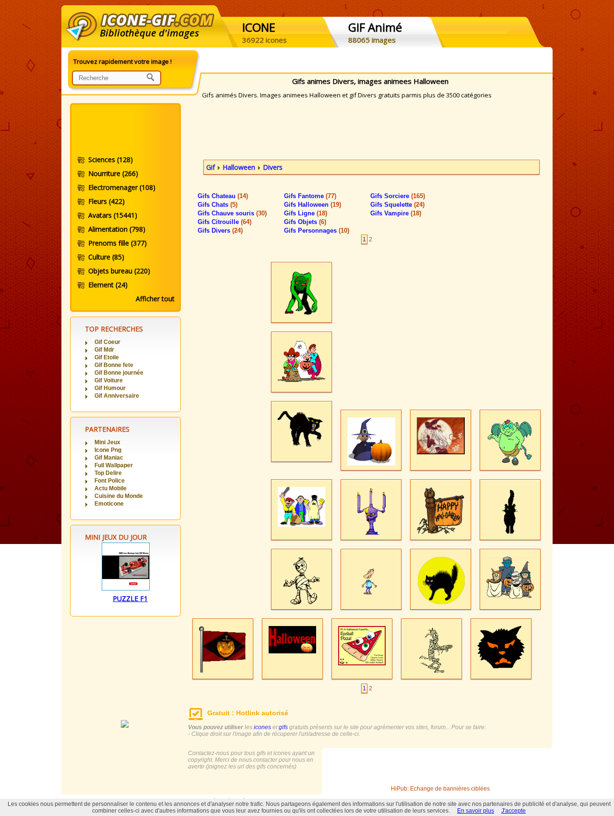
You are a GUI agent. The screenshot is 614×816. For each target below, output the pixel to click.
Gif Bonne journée (118, 372)
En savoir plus (475, 810)
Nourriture (113, 173)
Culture (106, 256)
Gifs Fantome (310, 196)
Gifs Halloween (312, 204)
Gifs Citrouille (224, 221)
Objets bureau (119, 270)
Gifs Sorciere (397, 196)
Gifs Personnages (316, 230)
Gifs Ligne (305, 213)
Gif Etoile (106, 357)
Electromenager (121, 187)
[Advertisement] (125, 131)
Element (108, 284)
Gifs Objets (305, 221)
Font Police (109, 480)
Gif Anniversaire (116, 395)
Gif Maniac (108, 457)
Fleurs (106, 201)
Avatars (112, 215)
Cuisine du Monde (118, 496)
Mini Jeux (107, 442)
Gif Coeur (107, 342)
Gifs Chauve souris (232, 213)
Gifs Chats (217, 204)
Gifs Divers (220, 230)
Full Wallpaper (113, 465)
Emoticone (109, 503)
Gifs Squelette (397, 204)
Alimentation (116, 229)
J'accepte (513, 810)
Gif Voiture (108, 380)
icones (262, 727)
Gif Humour (110, 388)
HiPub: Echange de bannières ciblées (440, 788)
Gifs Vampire (395, 213)
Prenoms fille (117, 243)
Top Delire (108, 473)
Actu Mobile (110, 488)
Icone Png (107, 450)
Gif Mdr (104, 349)
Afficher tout (155, 298)
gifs (283, 727)
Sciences (110, 159)
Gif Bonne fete (113, 365)
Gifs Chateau (223, 196)
